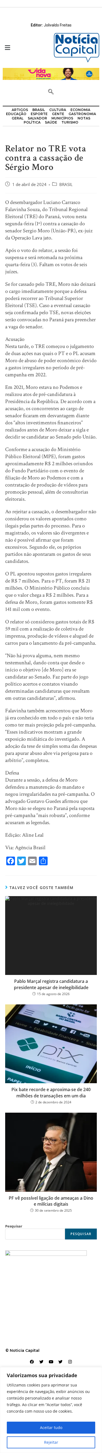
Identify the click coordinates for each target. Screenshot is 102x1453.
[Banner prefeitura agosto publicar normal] (51, 73)
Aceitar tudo (51, 1427)
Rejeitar (51, 1442)
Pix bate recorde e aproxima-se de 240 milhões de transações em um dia (51, 1092)
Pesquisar (13, 1226)
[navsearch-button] (50, 92)
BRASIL (66, 184)
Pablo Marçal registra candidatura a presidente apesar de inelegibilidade (51, 984)
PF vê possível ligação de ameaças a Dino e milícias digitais (51, 1201)
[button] (25, 48)
